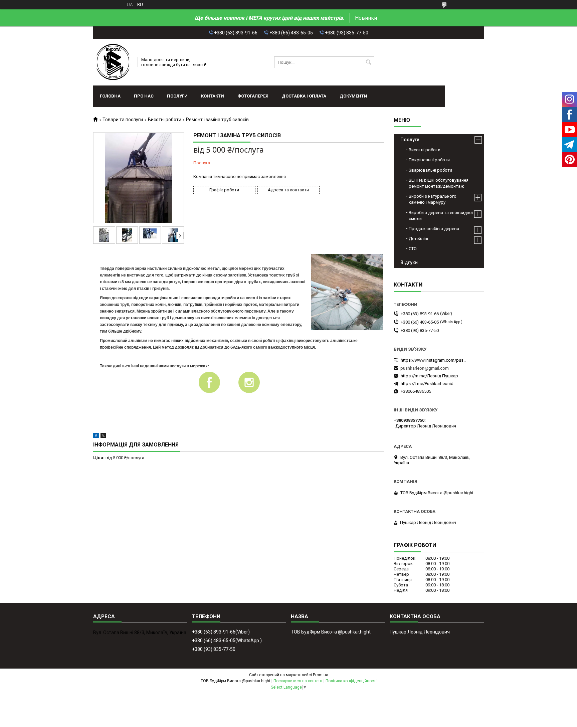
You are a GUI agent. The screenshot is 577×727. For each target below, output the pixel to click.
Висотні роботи (164, 119)
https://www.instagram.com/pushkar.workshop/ (434, 360)
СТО (413, 248)
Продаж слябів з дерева (434, 228)
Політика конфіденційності (351, 681)
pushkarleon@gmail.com (424, 368)
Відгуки (409, 262)
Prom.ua (320, 675)
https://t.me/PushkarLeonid (427, 383)
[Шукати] (368, 62)
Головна (110, 96)
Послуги (177, 96)
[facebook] (96, 436)
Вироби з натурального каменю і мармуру (432, 199)
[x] (103, 436)
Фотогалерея (252, 96)
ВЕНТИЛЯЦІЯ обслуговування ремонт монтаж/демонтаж (438, 183)
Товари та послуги (123, 119)
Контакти (212, 96)
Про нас (144, 96)
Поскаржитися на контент (298, 681)
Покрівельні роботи (429, 159)
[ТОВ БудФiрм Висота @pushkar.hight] (113, 62)
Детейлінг (419, 238)
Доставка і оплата (304, 96)
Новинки (366, 18)
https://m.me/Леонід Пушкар (429, 375)
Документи (353, 96)
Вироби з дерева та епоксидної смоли (441, 215)
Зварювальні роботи (430, 170)
